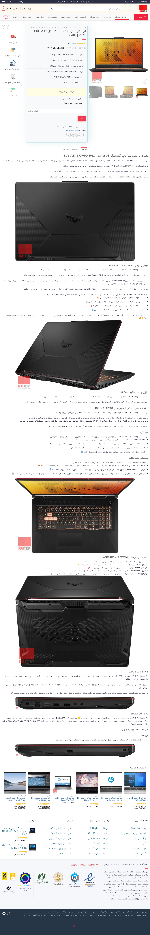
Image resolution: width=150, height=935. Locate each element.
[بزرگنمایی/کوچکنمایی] (140, 921)
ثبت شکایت (140, 848)
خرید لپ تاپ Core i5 (61, 833)
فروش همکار (40, 17)
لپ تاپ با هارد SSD (99, 828)
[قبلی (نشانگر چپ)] (147, 931)
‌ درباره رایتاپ (104, 912)
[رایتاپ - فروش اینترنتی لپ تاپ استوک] (136, 9)
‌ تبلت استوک (95, 17)
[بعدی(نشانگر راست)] (140, 931)
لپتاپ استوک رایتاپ (79, 27)
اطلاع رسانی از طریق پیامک (73, 103)
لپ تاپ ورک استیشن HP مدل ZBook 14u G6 (40, 799)
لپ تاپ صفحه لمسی (98, 838)
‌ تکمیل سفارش (115, 912)
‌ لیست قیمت (66, 17)
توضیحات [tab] (84, 149)
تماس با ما (27, 17)
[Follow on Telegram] (3, 1)
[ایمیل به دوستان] (75, 135)
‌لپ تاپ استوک (120, 17)
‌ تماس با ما (93, 912)
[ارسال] (52, 9)
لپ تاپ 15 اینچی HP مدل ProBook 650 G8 (137, 799)
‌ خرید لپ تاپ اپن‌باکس (60, 828)
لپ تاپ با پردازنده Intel (60, 848)
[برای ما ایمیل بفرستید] (5, 1)
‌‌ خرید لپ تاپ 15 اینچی (60, 838)
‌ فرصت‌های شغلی (53, 912)
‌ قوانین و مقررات (81, 912)
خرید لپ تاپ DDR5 (61, 843)
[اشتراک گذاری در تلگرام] (67, 135)
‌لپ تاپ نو (107, 17)
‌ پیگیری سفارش (142, 912)
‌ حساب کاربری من (128, 912)
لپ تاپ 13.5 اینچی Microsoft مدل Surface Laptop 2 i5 (15, 799)
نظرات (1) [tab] (66, 149)
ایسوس (32, 27)
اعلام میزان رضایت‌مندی (135, 833)
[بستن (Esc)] (147, 921)
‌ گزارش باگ (141, 853)
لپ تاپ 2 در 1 (64, 853)
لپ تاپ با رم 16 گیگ (98, 853)
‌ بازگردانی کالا (140, 838)
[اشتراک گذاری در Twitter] (79, 135)
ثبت (81, 118)
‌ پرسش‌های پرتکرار (137, 828)
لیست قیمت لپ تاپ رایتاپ (60, 27)
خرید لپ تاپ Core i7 (98, 833)
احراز (90, 892)
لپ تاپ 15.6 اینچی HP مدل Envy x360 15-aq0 (64, 799)
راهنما (15, 17)
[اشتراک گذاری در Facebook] (83, 135)
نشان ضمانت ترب (25, 885)
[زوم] (145, 81)
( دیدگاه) (72, 43)
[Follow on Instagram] (7, 1)
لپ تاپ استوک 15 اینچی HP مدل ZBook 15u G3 (87, 799)
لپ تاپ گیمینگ (101, 843)
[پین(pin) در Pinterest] (71, 135)
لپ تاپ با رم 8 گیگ (99, 848)
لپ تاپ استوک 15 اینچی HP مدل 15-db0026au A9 (111, 799)
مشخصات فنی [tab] (74, 149)
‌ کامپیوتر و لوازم (81, 17)
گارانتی (143, 843)
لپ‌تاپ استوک (43, 27)
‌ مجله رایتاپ (53, 17)
